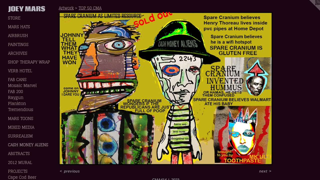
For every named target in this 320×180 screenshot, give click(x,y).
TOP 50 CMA (90, 8)
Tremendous (20, 109)
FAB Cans (17, 79)
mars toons (20, 119)
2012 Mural (20, 163)
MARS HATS (19, 27)
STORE (14, 18)
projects (18, 171)
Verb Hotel (20, 71)
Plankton (17, 103)
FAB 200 (15, 91)
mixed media (21, 127)
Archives (17, 53)
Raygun (16, 97)
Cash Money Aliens (28, 145)
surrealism (20, 136)
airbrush (18, 35)
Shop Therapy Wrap (29, 62)
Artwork (66, 8)
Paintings (18, 45)
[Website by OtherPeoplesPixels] (310, 10)
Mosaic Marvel (22, 85)
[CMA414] (165, 88)
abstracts (19, 153)
